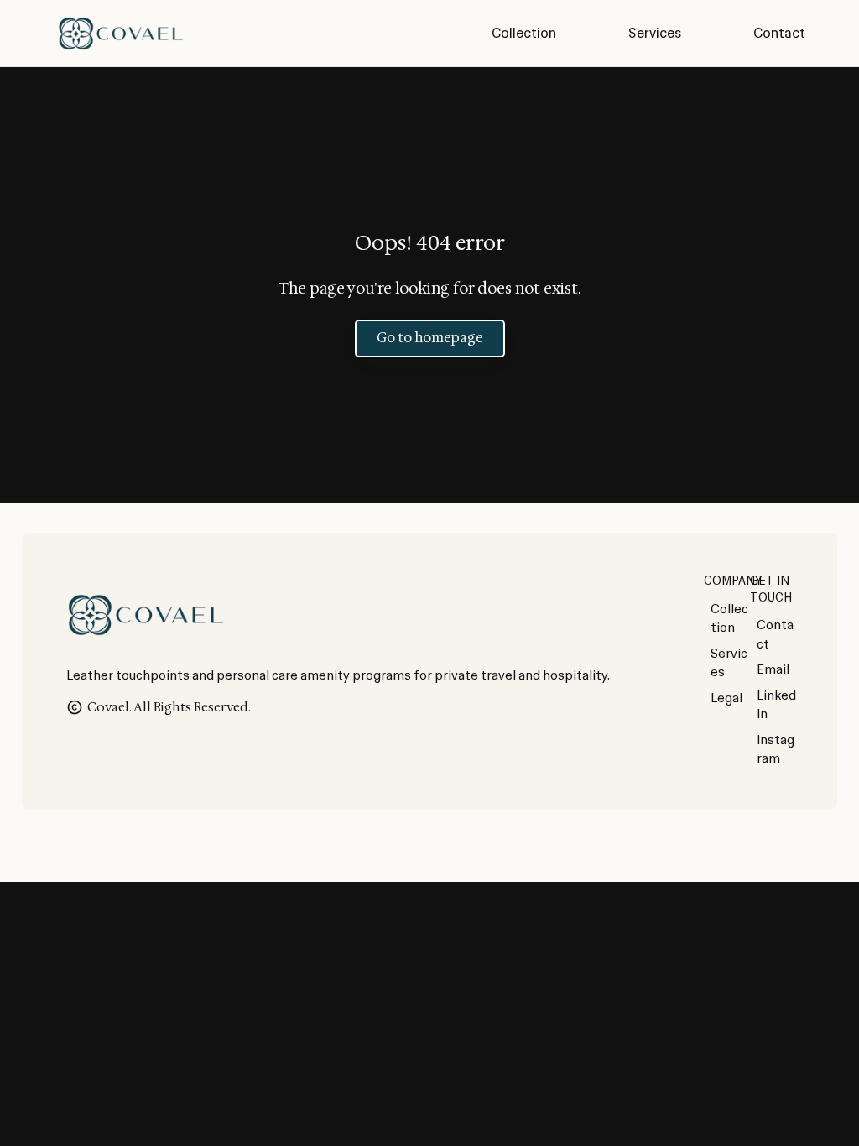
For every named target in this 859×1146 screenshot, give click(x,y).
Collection (729, 619)
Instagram (775, 750)
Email (773, 669)
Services (729, 663)
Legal (726, 698)
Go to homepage (430, 337)
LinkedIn (776, 705)
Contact (775, 635)
